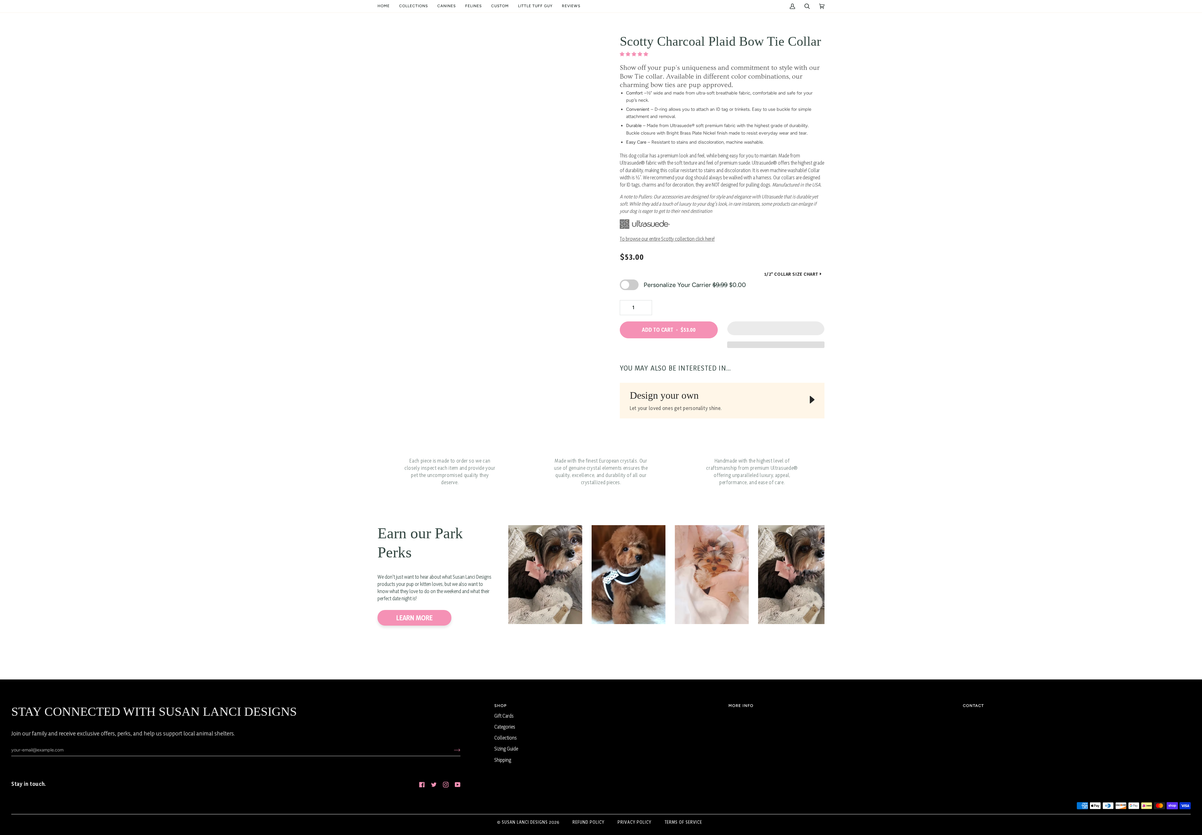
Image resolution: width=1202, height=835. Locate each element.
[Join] (452, 750)
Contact (973, 705)
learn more (414, 618)
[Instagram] (446, 784)
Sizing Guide (506, 749)
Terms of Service (683, 822)
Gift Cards (504, 716)
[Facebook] (422, 784)
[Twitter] (434, 784)
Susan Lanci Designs (525, 822)
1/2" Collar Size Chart (791, 274)
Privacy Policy (634, 822)
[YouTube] (457, 784)
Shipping (502, 760)
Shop (500, 705)
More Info (740, 705)
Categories (504, 727)
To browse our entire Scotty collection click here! (667, 239)
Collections (505, 738)
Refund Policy (588, 822)
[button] (413, 6)
